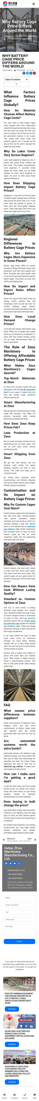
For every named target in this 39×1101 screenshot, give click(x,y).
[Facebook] (6, 863)
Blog (11, 36)
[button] (23, 73)
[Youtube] (14, 863)
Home (5, 36)
